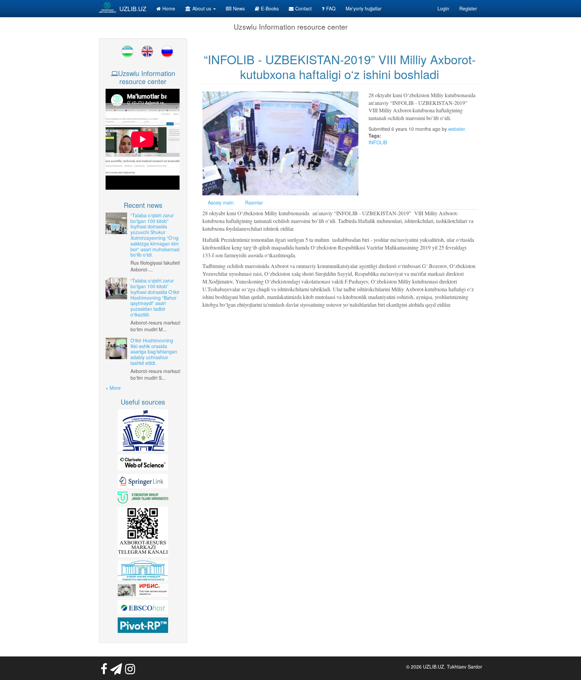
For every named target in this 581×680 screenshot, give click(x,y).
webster (456, 128)
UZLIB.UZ (132, 8)
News (239, 8)
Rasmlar (254, 202)
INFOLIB (378, 142)
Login (443, 8)
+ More (113, 387)
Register (468, 8)
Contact (303, 8)
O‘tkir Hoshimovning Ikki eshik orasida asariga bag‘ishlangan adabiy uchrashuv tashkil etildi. (153, 351)
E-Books (270, 8)
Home (168, 8)
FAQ (331, 8)
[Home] (107, 7)
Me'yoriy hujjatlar (364, 8)
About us (202, 8)
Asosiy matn (221, 202)
